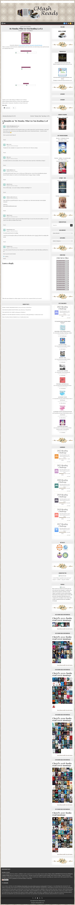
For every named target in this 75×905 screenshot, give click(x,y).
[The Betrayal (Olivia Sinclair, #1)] (59, 662)
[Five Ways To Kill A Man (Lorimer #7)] (71, 830)
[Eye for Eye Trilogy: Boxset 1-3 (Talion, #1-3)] (68, 680)
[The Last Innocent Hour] (65, 847)
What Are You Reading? (26, 26)
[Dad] (56, 645)
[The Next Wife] (59, 658)
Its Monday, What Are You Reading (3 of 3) (26, 28)
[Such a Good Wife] (56, 649)
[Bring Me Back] (65, 798)
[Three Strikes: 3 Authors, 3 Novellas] (65, 780)
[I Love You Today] (62, 843)
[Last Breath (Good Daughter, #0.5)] (56, 833)
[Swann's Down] (65, 739)
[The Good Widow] (59, 797)
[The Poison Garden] (65, 726)
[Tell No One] (71, 744)
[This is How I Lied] (53, 699)
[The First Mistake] (71, 735)
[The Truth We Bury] (65, 834)
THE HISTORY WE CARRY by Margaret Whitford (13, 312)
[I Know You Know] (56, 775)
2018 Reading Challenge (62, 510)
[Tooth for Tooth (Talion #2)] (53, 685)
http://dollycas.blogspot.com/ (10, 206)
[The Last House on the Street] (62, 626)
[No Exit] (65, 748)
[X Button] (64, 23)
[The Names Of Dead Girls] (68, 825)
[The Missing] (68, 821)
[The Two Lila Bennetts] (59, 735)
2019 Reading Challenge (62, 495)
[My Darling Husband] (68, 626)
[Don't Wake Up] (56, 748)
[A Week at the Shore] (68, 694)
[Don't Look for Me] (71, 685)
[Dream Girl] (62, 653)
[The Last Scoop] (59, 703)
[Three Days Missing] (56, 789)
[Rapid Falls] (68, 748)
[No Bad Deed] (62, 703)
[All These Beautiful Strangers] (65, 784)
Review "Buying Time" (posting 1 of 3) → (40, 116)
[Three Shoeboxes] (71, 798)
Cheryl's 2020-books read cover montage (62, 674)
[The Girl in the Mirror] (62, 685)
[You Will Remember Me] (71, 658)
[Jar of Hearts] (56, 784)
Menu (4, 23)
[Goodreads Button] (68, 23)
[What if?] (53, 690)
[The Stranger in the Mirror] (62, 658)
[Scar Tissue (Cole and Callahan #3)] (68, 785)
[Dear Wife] (56, 739)
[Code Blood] (65, 837)
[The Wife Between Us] (62, 802)
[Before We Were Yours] (59, 775)
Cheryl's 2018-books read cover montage (61, 764)
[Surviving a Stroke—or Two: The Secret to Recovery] (71, 825)
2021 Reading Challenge (62, 466)
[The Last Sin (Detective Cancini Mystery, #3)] (53, 847)
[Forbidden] (68, 834)
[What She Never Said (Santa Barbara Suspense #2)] (62, 735)
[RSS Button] (70, 23)
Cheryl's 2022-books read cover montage (62, 619)
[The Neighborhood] (56, 726)
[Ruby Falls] (71, 653)
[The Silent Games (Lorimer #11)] (71, 802)
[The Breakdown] (59, 830)
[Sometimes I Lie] (56, 825)
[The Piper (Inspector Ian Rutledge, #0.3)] (71, 847)
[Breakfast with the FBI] (53, 707)
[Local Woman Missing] (65, 649)
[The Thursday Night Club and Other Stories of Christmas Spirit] (71, 821)
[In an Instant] (59, 699)
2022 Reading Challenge (62, 451)
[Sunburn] (56, 735)
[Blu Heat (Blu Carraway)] (53, 843)
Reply (4, 139)
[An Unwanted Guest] (71, 780)
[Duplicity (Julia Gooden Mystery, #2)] (59, 834)
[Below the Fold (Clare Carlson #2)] (71, 748)
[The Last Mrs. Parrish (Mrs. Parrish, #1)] (53, 784)
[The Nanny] (59, 730)
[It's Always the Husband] (68, 771)
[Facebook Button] (66, 23)
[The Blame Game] (53, 626)
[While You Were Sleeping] (68, 843)
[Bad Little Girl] (68, 802)
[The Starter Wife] (62, 730)
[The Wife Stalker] (68, 699)
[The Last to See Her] (59, 681)
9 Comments (30, 30)
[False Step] (53, 734)
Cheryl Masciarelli (63, 311)
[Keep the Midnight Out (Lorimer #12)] (53, 798)
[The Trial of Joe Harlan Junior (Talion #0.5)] (56, 685)
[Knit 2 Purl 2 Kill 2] (71, 699)
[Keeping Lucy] (68, 730)
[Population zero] (62, 649)
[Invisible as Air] (68, 726)
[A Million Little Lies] (71, 690)
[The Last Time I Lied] (65, 793)
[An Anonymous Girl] (53, 780)
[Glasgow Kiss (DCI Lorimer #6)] (53, 838)
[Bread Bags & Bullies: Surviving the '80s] (71, 726)
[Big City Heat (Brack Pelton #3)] (59, 838)
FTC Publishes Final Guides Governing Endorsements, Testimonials (30, 886)
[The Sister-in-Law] (53, 649)
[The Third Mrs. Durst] (68, 685)
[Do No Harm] (53, 662)
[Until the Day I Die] (65, 744)
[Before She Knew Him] (62, 744)
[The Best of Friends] (68, 658)
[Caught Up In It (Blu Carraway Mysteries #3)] (68, 744)
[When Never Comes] (65, 771)
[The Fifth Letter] (56, 843)
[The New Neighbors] (62, 780)
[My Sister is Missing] (65, 699)
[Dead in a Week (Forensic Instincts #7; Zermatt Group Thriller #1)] (56, 771)
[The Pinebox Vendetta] (65, 694)
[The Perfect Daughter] (56, 662)
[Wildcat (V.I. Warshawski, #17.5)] (71, 843)
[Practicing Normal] (71, 834)
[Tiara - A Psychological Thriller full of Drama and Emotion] (56, 753)
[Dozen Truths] (68, 838)
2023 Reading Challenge (62, 307)
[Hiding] (56, 797)
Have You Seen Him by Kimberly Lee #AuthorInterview (15, 317)
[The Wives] (56, 699)
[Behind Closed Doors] (56, 847)
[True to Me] (53, 726)
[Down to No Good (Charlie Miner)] (65, 825)
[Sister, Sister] (56, 830)
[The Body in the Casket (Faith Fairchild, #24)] (65, 821)
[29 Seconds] (53, 730)
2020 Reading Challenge (62, 481)
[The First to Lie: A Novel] (62, 690)
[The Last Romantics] (53, 748)
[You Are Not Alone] (56, 703)
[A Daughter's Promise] (53, 829)
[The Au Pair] (53, 775)
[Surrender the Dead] (53, 681)
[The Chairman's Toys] (53, 789)
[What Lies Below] (68, 797)
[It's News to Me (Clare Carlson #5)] (56, 626)
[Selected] (71, 789)
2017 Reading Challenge (62, 525)
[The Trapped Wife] (62, 645)
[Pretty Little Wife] (62, 681)
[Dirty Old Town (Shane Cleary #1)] (53, 703)
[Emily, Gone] (68, 739)
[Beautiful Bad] (62, 771)
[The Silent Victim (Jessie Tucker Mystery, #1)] (62, 699)
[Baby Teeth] (71, 784)
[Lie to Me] (62, 797)
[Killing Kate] (59, 847)
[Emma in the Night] (65, 690)
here (31, 174)
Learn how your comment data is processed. (31, 298)
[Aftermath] (71, 645)
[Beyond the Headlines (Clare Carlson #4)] (56, 681)
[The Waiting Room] (59, 771)
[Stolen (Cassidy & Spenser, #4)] (62, 847)
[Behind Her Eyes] (68, 847)
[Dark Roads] (65, 654)
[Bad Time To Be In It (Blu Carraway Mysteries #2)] (59, 793)
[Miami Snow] (62, 784)
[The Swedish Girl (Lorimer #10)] (62, 821)
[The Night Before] (59, 739)
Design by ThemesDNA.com (37, 902)
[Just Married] (53, 654)
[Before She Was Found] (53, 739)
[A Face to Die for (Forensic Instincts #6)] (62, 834)
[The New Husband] (59, 726)
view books (68, 317)
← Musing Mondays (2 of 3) (8, 116)
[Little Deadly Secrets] (65, 681)
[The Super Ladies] (65, 789)
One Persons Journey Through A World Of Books (30, 45)
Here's (36, 235)
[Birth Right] (56, 730)
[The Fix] (65, 802)
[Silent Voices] (65, 730)
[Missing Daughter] (53, 645)
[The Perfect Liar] (53, 752)
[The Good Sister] (71, 649)
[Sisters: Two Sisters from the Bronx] (68, 690)
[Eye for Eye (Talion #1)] (59, 685)
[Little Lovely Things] (62, 739)
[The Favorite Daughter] (62, 748)
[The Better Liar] (71, 703)
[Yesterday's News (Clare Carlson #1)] (71, 793)
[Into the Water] (56, 780)
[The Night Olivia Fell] (59, 748)
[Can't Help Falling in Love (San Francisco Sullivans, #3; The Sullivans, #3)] (62, 829)
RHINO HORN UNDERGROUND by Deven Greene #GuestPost (16, 307)
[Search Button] (72, 23)
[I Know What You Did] (56, 658)
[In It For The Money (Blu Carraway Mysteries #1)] (68, 830)
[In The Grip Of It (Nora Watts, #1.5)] (53, 793)
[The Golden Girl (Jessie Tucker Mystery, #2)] (56, 694)
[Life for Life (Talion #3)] (71, 681)
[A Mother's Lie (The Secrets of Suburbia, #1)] (62, 789)
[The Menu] (59, 694)
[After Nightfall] (62, 775)
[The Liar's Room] (65, 776)
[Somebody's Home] (65, 626)
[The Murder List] (71, 730)
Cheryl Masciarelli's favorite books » (65, 628)
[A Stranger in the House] (71, 775)
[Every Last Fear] (65, 658)
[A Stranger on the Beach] (65, 735)
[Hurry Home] (53, 694)
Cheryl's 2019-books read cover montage (61, 719)
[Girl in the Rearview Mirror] (68, 735)
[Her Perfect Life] (56, 654)
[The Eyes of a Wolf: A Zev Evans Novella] (59, 843)
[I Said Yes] (68, 645)
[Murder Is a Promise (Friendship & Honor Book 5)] (62, 793)
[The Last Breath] (59, 784)
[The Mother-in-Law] (59, 690)
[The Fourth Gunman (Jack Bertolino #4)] (59, 802)
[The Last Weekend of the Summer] (59, 789)
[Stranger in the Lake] (71, 694)
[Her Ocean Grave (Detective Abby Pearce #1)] (59, 654)
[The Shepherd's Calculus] (56, 802)
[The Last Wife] (59, 649)
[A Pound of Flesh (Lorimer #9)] (59, 825)
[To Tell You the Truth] (65, 685)
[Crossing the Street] (56, 838)
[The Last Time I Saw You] (71, 739)
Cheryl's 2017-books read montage (61, 813)
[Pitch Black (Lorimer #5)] (62, 838)
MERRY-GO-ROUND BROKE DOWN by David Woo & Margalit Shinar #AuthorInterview (22, 314)
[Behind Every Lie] (65, 703)
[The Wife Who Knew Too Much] (62, 694)
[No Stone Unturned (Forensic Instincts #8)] (68, 703)
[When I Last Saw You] (68, 654)
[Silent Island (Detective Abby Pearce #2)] (65, 645)
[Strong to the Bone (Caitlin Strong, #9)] (62, 825)
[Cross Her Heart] (59, 780)
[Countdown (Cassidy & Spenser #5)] (53, 825)
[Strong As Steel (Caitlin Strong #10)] (53, 744)
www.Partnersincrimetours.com (62, 62)
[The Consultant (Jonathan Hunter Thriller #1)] (56, 793)
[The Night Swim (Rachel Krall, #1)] (56, 690)
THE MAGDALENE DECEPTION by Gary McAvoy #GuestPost (16, 309)
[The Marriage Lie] (68, 789)
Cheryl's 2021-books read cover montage (61, 637)
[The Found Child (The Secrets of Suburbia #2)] (68, 780)
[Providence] (68, 776)
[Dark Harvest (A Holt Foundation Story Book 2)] (53, 834)
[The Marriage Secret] (59, 626)
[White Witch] (53, 802)
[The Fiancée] (53, 658)
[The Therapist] (68, 649)
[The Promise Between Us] (68, 793)
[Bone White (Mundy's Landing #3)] (71, 838)
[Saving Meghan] (59, 744)
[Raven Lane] (62, 726)
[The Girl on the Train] (65, 843)
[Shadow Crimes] (53, 821)
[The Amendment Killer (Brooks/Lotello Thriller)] (59, 821)
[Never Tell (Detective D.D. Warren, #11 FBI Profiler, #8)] (53, 771)
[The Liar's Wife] (59, 645)
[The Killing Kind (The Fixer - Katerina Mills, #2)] (56, 852)
